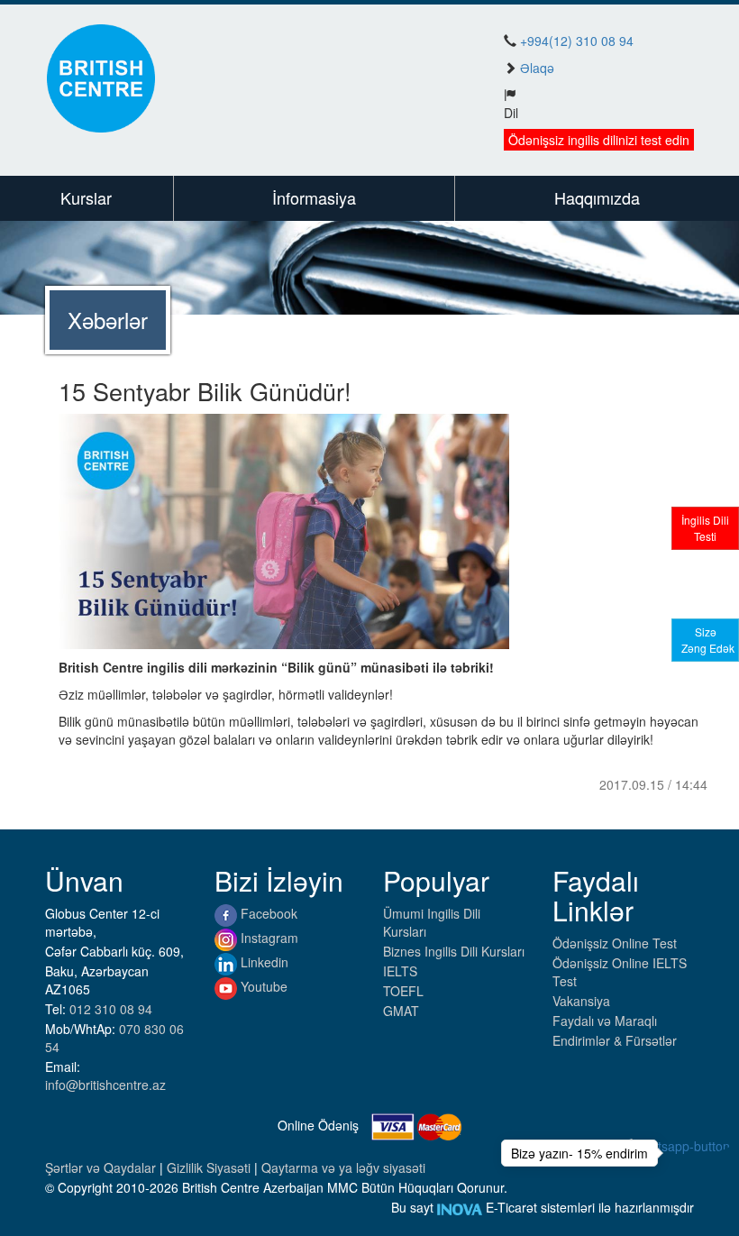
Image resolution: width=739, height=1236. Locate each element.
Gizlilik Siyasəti (210, 1167)
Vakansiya (581, 1001)
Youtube (262, 986)
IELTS (400, 971)
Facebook (267, 913)
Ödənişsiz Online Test (614, 943)
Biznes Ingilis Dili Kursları (454, 951)
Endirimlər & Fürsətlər (614, 1040)
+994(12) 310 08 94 (577, 41)
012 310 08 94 (110, 1009)
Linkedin (262, 962)
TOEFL (403, 991)
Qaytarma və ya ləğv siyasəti (343, 1167)
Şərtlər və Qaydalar (102, 1167)
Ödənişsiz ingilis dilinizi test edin (598, 140)
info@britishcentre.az (105, 1085)
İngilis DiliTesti (705, 528)
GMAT (401, 1011)
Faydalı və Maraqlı (604, 1021)
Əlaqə (537, 68)
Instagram (267, 938)
